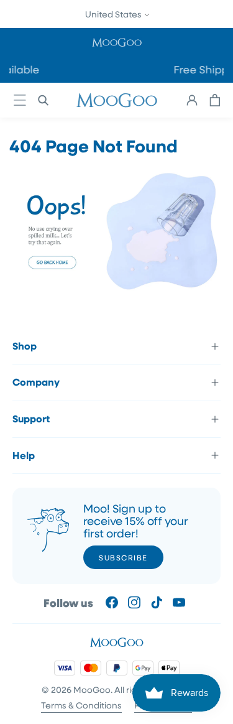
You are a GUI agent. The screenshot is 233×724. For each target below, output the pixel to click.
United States (114, 14)
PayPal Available (94, 69)
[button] (116, 42)
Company (36, 382)
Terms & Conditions (81, 705)
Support (31, 418)
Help (23, 455)
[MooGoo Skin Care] (116, 100)
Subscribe (123, 557)
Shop (24, 346)
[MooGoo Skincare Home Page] (116, 293)
